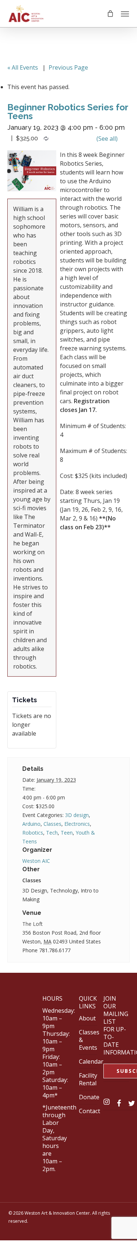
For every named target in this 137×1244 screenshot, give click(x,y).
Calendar (91, 1061)
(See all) (107, 139)
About (87, 1018)
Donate (89, 1097)
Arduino (31, 823)
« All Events (22, 67)
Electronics (77, 823)
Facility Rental (88, 1079)
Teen (67, 832)
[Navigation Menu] (125, 13)
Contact (89, 1111)
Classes (52, 823)
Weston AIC (36, 860)
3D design (77, 814)
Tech (52, 832)
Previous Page (68, 67)
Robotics (32, 832)
